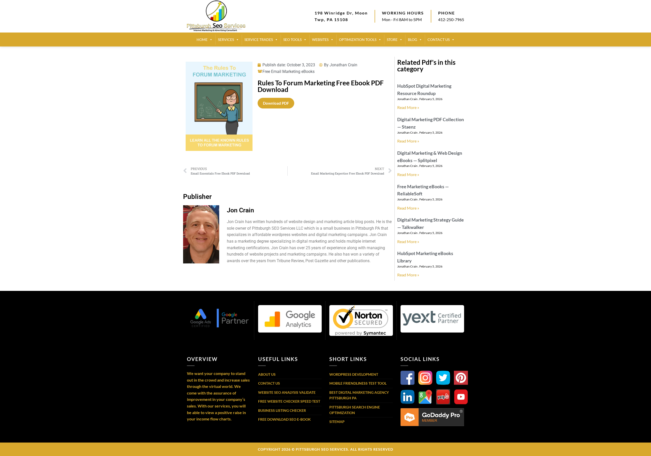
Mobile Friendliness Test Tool (358, 383)
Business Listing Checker (282, 410)
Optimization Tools (357, 39)
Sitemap (337, 421)
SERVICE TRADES (258, 39)
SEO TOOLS (292, 39)
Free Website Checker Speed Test (289, 401)
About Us (267, 374)
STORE (392, 39)
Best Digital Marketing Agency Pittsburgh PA (359, 395)
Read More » (408, 107)
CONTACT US (438, 39)
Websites (320, 39)
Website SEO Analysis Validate (287, 392)
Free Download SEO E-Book (284, 419)
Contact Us (269, 383)
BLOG (412, 39)
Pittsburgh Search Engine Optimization (354, 410)
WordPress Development (353, 374)
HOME (202, 39)
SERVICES (226, 39)
